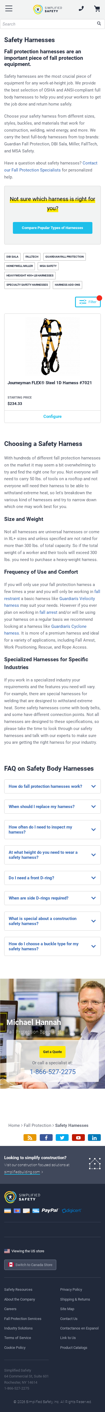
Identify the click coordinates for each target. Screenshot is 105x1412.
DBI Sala (12, 256)
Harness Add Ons (67, 284)
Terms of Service (17, 1338)
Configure (52, 416)
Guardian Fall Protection (64, 256)
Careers (10, 1309)
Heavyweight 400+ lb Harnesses (29, 275)
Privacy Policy (71, 1289)
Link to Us (68, 1338)
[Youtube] (78, 1137)
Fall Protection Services (22, 1319)
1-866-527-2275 (53, 1072)
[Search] (99, 24)
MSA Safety (48, 265)
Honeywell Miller (19, 265)
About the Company (19, 1299)
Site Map (67, 1309)
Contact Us (69, 1319)
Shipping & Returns (75, 1299)
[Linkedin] (94, 1137)
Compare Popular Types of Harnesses (52, 228)
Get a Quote (52, 1052)
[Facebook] (46, 1137)
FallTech (31, 256)
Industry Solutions (18, 1328)
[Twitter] (62, 1137)
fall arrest (48, 612)
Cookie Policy (14, 1347)
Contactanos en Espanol (79, 1328)
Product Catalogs (73, 1347)
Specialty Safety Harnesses (27, 284)
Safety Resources (18, 1289)
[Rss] (30, 1137)
